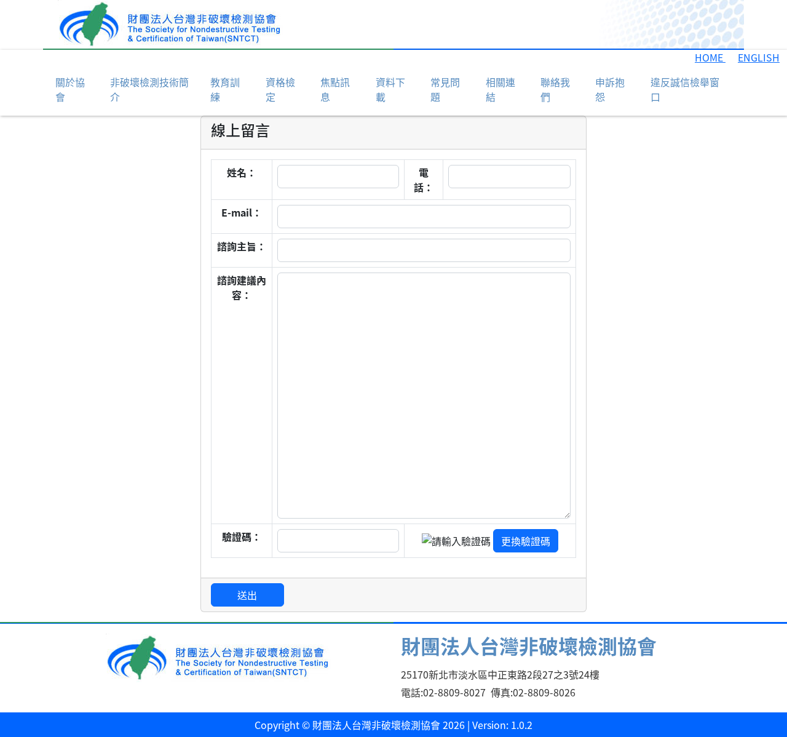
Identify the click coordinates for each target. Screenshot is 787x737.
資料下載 (390, 89)
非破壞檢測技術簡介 (149, 89)
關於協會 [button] (70, 89)
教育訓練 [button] (225, 89)
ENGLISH (759, 57)
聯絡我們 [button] (555, 89)
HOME (710, 57)
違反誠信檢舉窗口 (685, 89)
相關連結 (500, 89)
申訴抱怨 (610, 89)
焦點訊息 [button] (335, 89)
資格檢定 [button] (280, 89)
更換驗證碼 (525, 540)
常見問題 (445, 89)
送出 (247, 595)
